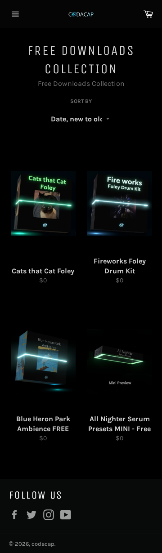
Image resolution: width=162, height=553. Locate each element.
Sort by (81, 101)
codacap (43, 543)
